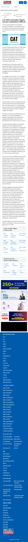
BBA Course (6, 454)
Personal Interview (8, 439)
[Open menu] (25, 2)
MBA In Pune (6, 395)
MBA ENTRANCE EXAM (9, 334)
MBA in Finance (7, 426)
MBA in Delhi (6, 388)
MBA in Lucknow (7, 412)
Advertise (5, 512)
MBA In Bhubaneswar (8, 404)
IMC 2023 (5, 524)
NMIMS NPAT (6, 473)
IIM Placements (18, 441)
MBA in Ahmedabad (8, 402)
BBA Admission (7, 456)
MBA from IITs (6, 448)
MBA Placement (7, 382)
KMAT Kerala (6, 372)
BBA (4, 451)
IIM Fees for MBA (7, 444)
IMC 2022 (5, 527)
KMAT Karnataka (7, 370)
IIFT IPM (5, 468)
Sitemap (5, 510)
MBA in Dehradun (7, 416)
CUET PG (5, 363)
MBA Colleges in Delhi (6, 235)
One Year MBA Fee (8, 485)
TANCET (5, 368)
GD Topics (17, 436)
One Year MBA (7, 481)
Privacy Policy (6, 517)
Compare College (8, 428)
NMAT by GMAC (7, 349)
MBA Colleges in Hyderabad (13, 242)
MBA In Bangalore (7, 390)
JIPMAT (5, 470)
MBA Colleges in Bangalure (13, 235)
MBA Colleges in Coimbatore (13, 249)
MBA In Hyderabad (8, 397)
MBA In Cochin (7, 409)
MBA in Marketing (7, 424)
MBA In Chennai (7, 400)
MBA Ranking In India (14, 272)
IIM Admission (6, 441)
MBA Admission (7, 380)
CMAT (4, 344)
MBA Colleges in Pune (6, 242)
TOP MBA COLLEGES (8, 385)
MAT (4, 341)
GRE (4, 353)
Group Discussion (7, 436)
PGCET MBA (6, 365)
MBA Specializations (8, 421)
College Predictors (8, 431)
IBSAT (4, 360)
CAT (4, 337)
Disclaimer (6, 515)
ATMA (4, 358)
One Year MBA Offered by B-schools (7, 491)
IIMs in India (17, 439)
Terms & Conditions (8, 520)
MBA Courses (6, 419)
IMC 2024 (5, 522)
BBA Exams (6, 458)
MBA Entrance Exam (22, 265)
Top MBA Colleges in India (6, 265)
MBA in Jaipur (6, 414)
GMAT (4, 351)
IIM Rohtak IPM (7, 465)
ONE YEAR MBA (7, 478)
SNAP (4, 346)
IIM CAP (16, 448)
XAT (4, 339)
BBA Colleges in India (8, 461)
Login (21, 2)
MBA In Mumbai (7, 392)
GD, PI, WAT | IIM (7, 434)
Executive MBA (18, 489)
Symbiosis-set (7, 475)
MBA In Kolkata (7, 407)
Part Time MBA (7, 500)
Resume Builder (7, 508)
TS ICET (5, 375)
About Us (5, 505)
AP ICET (5, 377)
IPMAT (4, 463)
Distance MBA (6, 495)
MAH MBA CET (6, 356)
